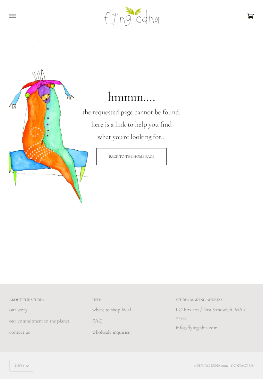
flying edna (208, 365)
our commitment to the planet (39, 321)
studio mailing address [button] (199, 299)
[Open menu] (19, 16)
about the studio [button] (26, 299)
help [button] (96, 299)
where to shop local (111, 309)
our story (18, 309)
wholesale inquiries (111, 332)
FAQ (97, 321)
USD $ (19, 365)
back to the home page (131, 156)
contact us (19, 332)
